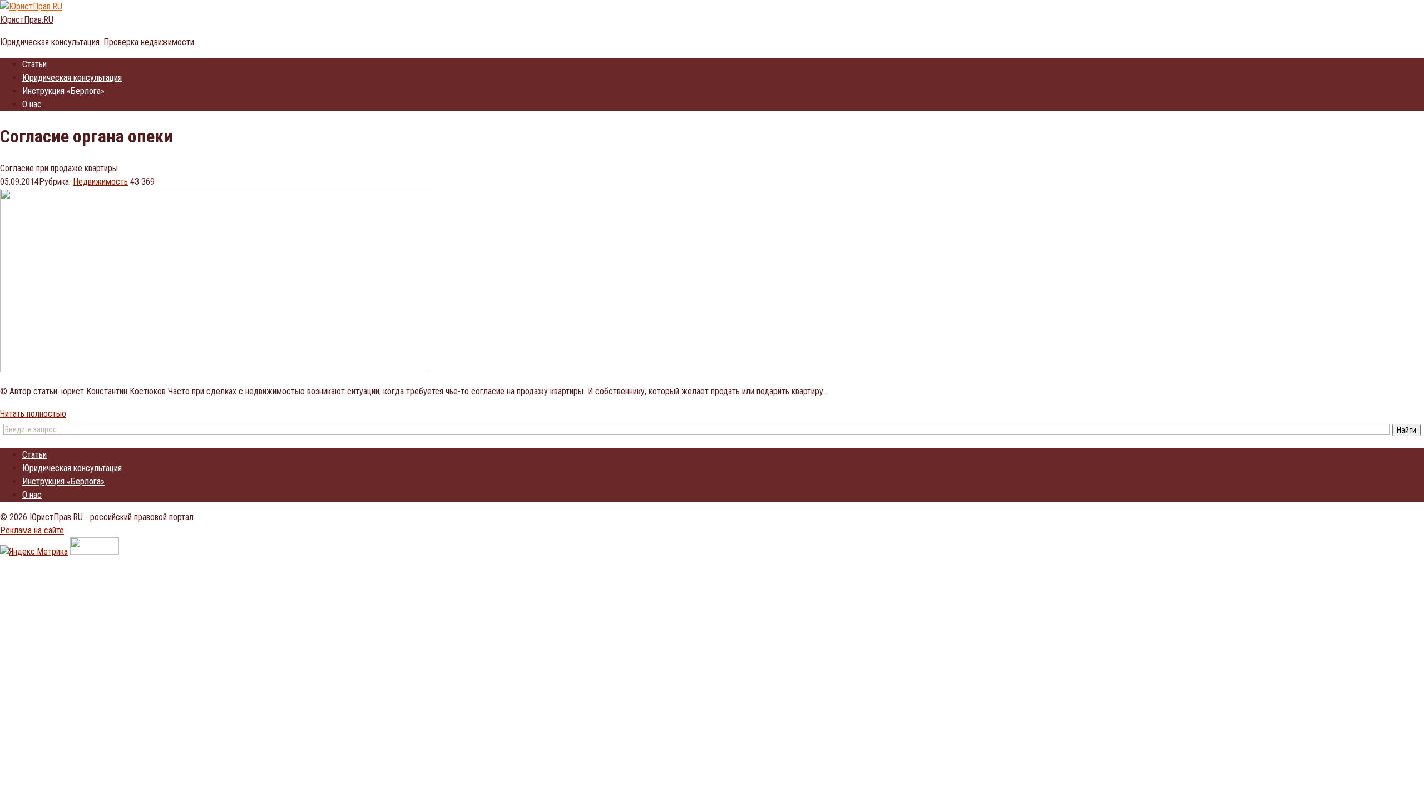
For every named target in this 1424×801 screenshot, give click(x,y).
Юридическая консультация (72, 77)
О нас (32, 104)
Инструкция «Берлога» (63, 91)
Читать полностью (33, 413)
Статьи (34, 64)
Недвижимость (100, 181)
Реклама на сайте (32, 530)
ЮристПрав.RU (26, 19)
